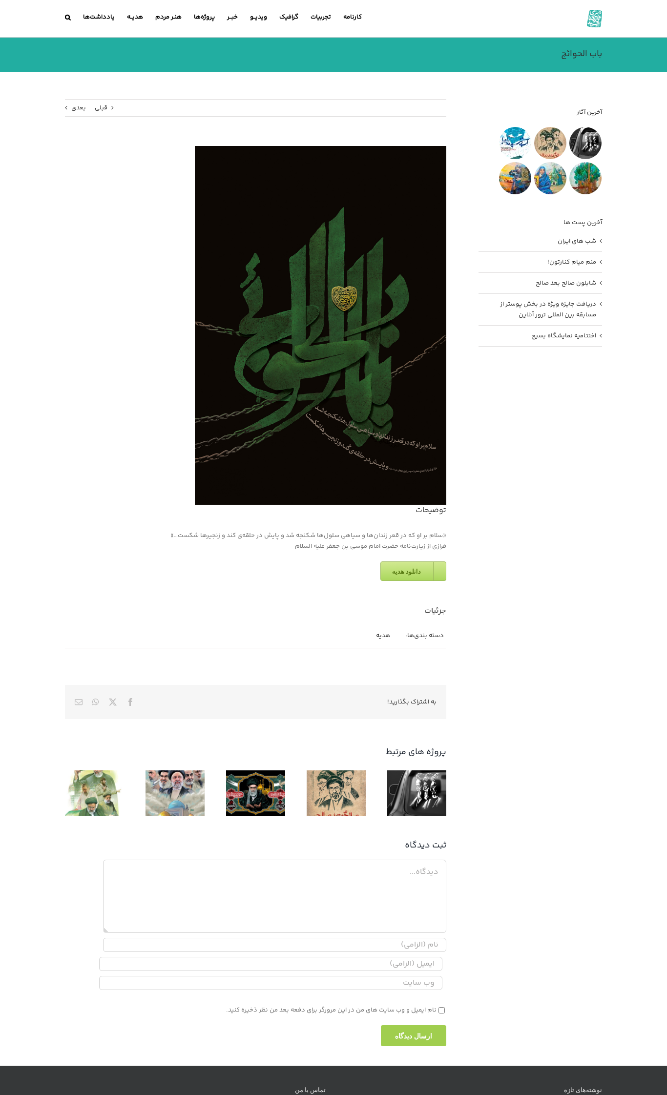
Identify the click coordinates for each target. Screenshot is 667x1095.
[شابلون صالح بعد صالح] (550, 143)
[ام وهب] (550, 178)
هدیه (383, 635)
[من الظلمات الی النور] (515, 178)
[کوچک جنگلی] (585, 178)
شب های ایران (577, 241)
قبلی (101, 108)
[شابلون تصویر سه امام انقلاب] (585, 143)
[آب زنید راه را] (515, 143)
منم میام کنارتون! (571, 262)
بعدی (78, 108)
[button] (68, 17)
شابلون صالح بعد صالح (566, 283)
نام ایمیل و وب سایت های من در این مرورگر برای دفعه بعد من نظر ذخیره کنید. (331, 1010)
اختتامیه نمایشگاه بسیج (563, 336)
